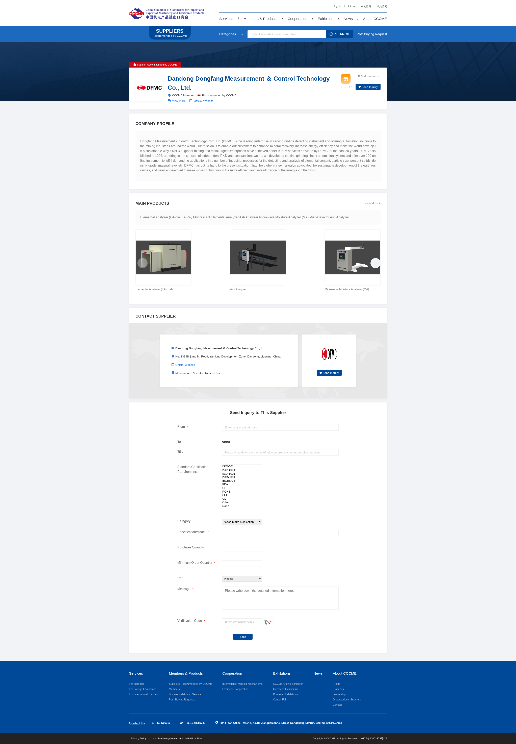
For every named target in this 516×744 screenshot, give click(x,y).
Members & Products (260, 19)
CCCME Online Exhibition (288, 683)
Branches (338, 689)
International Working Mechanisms (242, 683)
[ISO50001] (242, 477)
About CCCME (375, 19)
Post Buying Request (372, 34)
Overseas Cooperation (235, 689)
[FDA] (242, 484)
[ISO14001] (242, 470)
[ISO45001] (242, 474)
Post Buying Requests (182, 699)
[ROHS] (242, 492)
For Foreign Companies (142, 689)
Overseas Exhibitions (285, 689)
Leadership (339, 694)
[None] (242, 506)
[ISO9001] (242, 466)
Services (226, 19)
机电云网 (382, 6)
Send (243, 636)
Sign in (337, 6)
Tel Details (163, 722)
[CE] (242, 488)
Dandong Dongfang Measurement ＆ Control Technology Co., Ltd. (220, 348)
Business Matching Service (185, 694)
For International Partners (144, 694)
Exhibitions (282, 673)
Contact (337, 704)
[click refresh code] (268, 621)
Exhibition (325, 19)
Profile (336, 683)
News (348, 19)
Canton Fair (280, 699)
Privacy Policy (139, 738)
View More (179, 100)
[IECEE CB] (242, 481)
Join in (351, 6)
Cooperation (297, 19)
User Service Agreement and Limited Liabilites (177, 738)
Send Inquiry (370, 87)
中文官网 (366, 6)
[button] (374, 262)
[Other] (242, 502)
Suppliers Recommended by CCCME (190, 683)
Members (174, 689)
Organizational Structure (347, 699)
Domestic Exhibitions (285, 694)
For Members (137, 683)
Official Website (203, 100)
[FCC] (242, 495)
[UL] (242, 499)
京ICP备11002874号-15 (374, 738)
